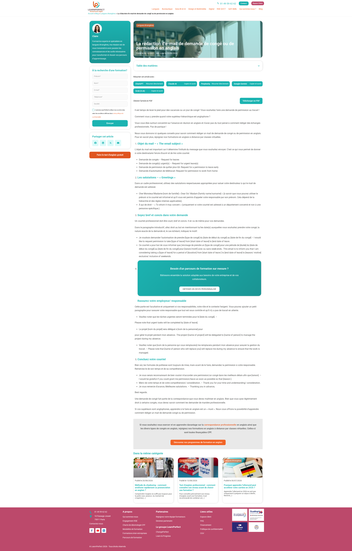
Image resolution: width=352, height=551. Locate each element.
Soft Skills (232, 9)
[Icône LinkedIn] (103, 530)
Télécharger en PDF (251, 101)
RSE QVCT (221, 9)
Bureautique (167, 9)
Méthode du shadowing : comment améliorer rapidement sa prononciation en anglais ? (152, 487)
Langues (155, 9)
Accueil (91, 14)
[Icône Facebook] (91, 530)
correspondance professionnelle (220, 424)
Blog (261, 9)
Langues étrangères (108, 14)
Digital (211, 9)
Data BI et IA (180, 9)
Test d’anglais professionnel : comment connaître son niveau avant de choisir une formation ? (197, 487)
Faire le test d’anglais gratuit (110, 155)
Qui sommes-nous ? (247, 9)
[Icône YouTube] (97, 530)
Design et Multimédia (197, 9)
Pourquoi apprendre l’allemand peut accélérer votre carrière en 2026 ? (240, 486)
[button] (95, 143)
